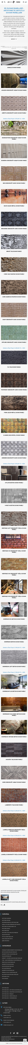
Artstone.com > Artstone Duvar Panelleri (12, 989)
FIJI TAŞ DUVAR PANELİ (14, 367)
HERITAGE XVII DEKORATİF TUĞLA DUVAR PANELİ (14, 574)
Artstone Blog (5, 930)
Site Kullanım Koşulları (7, 936)
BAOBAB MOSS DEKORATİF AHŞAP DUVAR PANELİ (14, 138)
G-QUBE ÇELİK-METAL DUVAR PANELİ (14, 435)
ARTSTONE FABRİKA (7, 1007)
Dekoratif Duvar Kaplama (8, 964)
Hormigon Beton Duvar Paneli (14, 641)
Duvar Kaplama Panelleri (8, 966)
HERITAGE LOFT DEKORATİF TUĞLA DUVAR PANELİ (14, 529)
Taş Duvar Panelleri (6, 956)
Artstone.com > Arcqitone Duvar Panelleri (12, 991)
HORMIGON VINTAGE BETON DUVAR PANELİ (13, 736)
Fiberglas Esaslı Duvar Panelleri (9, 972)
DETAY (13, 39)
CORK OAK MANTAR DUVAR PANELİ (14, 274)
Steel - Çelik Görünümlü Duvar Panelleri (11, 960)
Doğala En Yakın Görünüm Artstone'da (11, 924)
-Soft (7, 1043)
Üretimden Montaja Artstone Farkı (10, 922)
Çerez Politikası (5, 940)
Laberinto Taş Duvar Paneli (14, 805)
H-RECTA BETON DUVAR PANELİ (14, 505)
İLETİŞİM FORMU (6, 1012)
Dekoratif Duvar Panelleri (8, 970)
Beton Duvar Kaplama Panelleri (9, 952)
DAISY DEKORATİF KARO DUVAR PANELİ (14, 319)
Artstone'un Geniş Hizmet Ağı (9, 926)
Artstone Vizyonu (6, 920)
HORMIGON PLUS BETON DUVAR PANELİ (14, 691)
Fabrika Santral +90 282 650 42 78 (7, 1016)
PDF (1, 904)
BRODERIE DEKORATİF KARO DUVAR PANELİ (14, 228)
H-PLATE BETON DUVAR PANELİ (14, 482)
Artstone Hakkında (6, 918)
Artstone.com (5, 987)
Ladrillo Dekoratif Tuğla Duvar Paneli (14, 854)
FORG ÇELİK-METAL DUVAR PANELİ (14, 412)
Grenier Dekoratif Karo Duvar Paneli (14, 458)
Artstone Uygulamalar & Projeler (10, 932)
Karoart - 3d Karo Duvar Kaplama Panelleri (12, 958)
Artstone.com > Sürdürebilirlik (9, 998)
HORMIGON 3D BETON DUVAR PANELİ (14, 619)
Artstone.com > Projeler (7, 993)
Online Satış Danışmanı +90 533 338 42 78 (8, 1021)
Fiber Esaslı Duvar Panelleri (8, 962)
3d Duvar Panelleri (6, 968)
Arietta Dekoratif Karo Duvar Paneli (14, 113)
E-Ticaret (9, 1043)
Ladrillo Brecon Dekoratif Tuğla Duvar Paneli (14, 830)
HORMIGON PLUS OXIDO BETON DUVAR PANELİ (14, 715)
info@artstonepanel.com (8, 1025)
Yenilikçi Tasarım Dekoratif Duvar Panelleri (12, 950)
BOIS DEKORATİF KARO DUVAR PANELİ (14, 183)
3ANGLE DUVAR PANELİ (14, 67)
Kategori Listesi (5, 976)
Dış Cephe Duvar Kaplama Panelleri (10, 974)
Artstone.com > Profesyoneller (9, 995)
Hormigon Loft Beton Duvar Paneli (14, 666)
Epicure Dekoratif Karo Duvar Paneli (14, 342)
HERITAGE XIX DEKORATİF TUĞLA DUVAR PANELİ (14, 551)
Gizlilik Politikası (6, 934)
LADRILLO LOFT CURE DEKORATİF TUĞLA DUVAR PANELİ (14, 880)
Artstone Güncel (6, 928)
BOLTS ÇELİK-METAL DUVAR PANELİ (14, 206)
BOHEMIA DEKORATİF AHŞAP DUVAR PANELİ (14, 160)
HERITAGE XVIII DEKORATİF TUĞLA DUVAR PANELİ (14, 597)
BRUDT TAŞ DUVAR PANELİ (14, 251)
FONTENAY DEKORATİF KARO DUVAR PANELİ (14, 389)
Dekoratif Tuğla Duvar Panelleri (9, 954)
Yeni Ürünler (5, 978)
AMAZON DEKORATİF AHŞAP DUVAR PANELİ (14, 90)
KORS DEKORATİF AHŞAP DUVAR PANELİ (14, 782)
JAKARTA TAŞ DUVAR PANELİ (14, 759)
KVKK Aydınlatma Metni (7, 938)
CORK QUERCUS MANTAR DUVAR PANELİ (14, 296)
